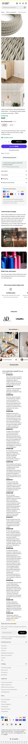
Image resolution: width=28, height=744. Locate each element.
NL (8, 742)
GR (22, 741)
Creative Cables (8, 730)
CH (8, 741)
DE (12, 741)
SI (19, 742)
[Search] (25, 7)
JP (5, 742)
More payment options (14, 150)
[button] (4, 115)
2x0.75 (4, 125)
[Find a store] (17, 3)
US (24, 742)
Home (2, 12)
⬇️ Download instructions (9, 157)
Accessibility (15, 739)
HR (24, 741)
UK (21, 742)
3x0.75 (11, 125)
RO (12, 742)
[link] (7, 319)
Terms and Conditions (21, 636)
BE (5, 741)
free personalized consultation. (13, 166)
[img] (14, 375)
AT (3, 741)
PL (10, 742)
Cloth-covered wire (11, 12)
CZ (10, 741)
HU (26, 741)
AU (1, 741)
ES (17, 741)
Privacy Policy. (8, 638)
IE (1, 742)
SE (17, 742)
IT (3, 742)
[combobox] (14, 7)
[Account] (20, 3)
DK (15, 741)
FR (19, 741)
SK (15, 742)
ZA (26, 742)
